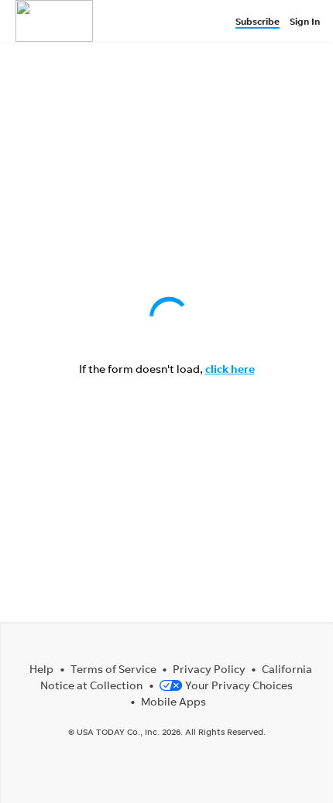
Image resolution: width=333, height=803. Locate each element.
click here (230, 368)
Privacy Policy (209, 668)
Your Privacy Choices (239, 685)
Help (41, 668)
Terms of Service (113, 668)
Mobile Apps (173, 701)
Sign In (305, 21)
